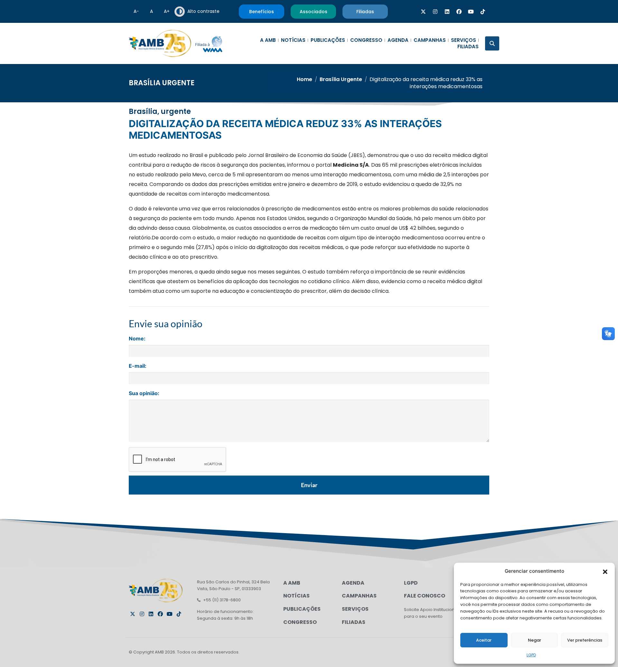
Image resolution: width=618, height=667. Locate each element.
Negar (534, 640)
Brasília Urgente (161, 83)
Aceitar (484, 640)
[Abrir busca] (492, 43)
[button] (605, 571)
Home (304, 79)
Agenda (398, 40)
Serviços (463, 40)
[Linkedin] (447, 11)
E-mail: (137, 366)
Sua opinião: (144, 393)
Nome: (137, 338)
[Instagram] (435, 11)
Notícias (293, 40)
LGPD (531, 655)
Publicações (328, 40)
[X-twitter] (423, 11)
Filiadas (468, 46)
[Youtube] (471, 11)
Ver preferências (584, 640)
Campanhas (430, 40)
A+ (167, 11)
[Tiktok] (483, 11)
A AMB (268, 40)
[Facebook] (459, 11)
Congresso (366, 40)
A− (136, 11)
